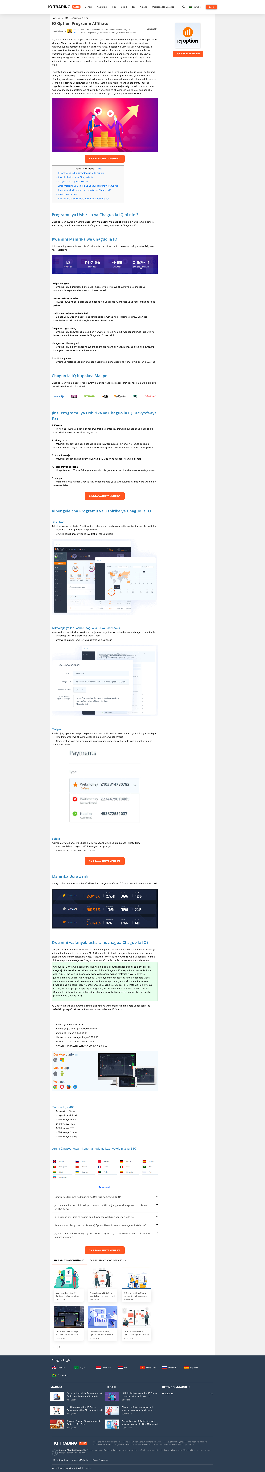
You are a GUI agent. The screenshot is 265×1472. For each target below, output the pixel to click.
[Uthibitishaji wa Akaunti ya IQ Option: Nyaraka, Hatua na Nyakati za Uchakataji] (112, 1396)
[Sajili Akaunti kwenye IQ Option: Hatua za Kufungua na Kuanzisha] (103, 1317)
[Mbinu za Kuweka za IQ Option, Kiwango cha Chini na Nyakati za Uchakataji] (136, 1317)
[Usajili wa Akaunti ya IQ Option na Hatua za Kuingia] (69, 1278)
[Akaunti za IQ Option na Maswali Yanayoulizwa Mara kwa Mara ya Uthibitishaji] (112, 1410)
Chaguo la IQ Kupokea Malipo (73, 181)
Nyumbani (56, 18)
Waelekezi (101, 7)
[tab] (105, 1197)
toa (134, 7)
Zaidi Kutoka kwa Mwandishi (108, 1260)
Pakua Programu (100, 1460)
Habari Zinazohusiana (69, 1260)
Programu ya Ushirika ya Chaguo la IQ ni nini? (81, 173)
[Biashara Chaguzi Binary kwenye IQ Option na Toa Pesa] (57, 1424)
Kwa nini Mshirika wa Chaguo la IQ (75, 177)
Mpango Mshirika (80, 1460)
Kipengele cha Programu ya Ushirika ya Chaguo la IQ (84, 190)
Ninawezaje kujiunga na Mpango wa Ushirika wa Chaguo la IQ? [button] (88, 1196)
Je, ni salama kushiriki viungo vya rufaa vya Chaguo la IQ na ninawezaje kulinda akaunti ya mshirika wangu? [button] (102, 1235)
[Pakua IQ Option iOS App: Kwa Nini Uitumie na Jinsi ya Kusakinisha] (69, 1317)
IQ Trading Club (60, 1460)
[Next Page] (60, 1347)
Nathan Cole (76, 31)
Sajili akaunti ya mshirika (188, 53)
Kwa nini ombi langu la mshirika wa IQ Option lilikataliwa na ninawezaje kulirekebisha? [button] (100, 1225)
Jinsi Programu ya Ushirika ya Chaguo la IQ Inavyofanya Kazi (88, 185)
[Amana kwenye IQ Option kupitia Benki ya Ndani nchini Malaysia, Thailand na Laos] (103, 1278)
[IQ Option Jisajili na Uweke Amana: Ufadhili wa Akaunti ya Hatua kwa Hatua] (136, 1278)
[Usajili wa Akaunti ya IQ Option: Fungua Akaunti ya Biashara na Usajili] (57, 1410)
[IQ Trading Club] (70, 1443)
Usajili (124, 7)
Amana (143, 7)
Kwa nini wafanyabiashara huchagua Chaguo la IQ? (83, 198)
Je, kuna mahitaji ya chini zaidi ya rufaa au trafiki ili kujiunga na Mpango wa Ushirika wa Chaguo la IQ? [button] (101, 1207)
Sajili (211, 7)
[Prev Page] (54, 1347)
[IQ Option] (187, 47)
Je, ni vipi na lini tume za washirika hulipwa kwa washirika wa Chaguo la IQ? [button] (94, 1216)
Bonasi (88, 7)
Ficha (98, 168)
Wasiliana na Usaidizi (163, 7)
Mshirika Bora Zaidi (67, 194)
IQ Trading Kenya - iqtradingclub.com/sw (71, 1468)
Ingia (114, 7)
